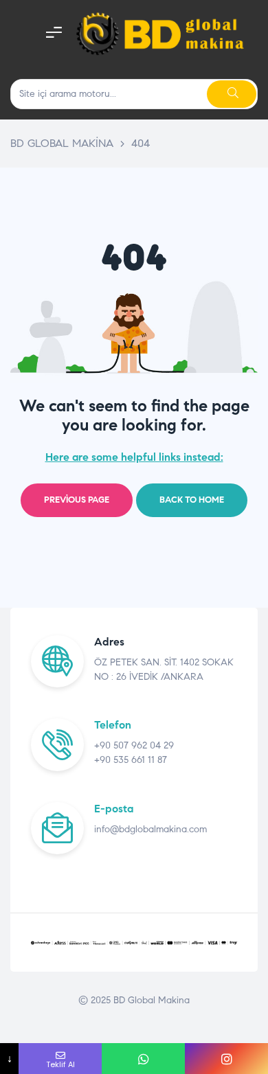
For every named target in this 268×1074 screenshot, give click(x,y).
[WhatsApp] (143, 1058)
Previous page (76, 499)
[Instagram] (226, 1058)
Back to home (191, 499)
